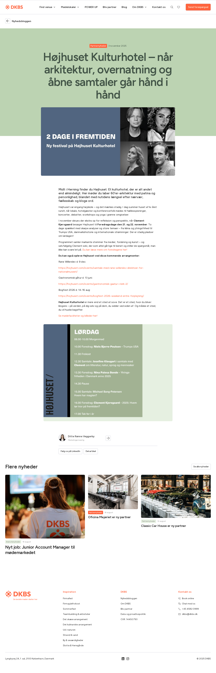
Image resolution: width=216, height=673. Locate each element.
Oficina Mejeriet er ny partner (109, 517)
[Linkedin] (123, 658)
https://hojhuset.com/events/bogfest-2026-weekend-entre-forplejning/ (101, 295)
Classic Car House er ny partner (163, 526)
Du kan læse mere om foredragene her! (104, 249)
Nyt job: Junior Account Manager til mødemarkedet (40, 549)
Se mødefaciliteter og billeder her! (78, 315)
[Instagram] (127, 658)
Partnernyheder (98, 46)
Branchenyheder (13, 542)
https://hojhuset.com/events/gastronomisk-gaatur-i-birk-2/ (93, 283)
